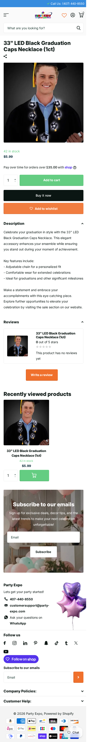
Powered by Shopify (59, 713)
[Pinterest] (35, 643)
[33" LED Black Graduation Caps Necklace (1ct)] (26, 422)
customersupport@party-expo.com (29, 608)
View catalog (6, 15)
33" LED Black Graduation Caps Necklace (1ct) (26, 453)
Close (43, 691)
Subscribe (43, 552)
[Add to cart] (34, 475)
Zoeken (78, 28)
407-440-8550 (21, 599)
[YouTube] (6, 651)
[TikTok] (56, 643)
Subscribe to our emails (22, 668)
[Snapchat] (46, 643)
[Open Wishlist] (64, 15)
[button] (16, 176)
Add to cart (51, 180)
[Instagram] (14, 643)
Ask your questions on (26, 620)
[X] (76, 643)
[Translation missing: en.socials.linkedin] (25, 643)
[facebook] (5, 643)
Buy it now (43, 195)
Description (14, 223)
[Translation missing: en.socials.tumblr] (66, 643)
